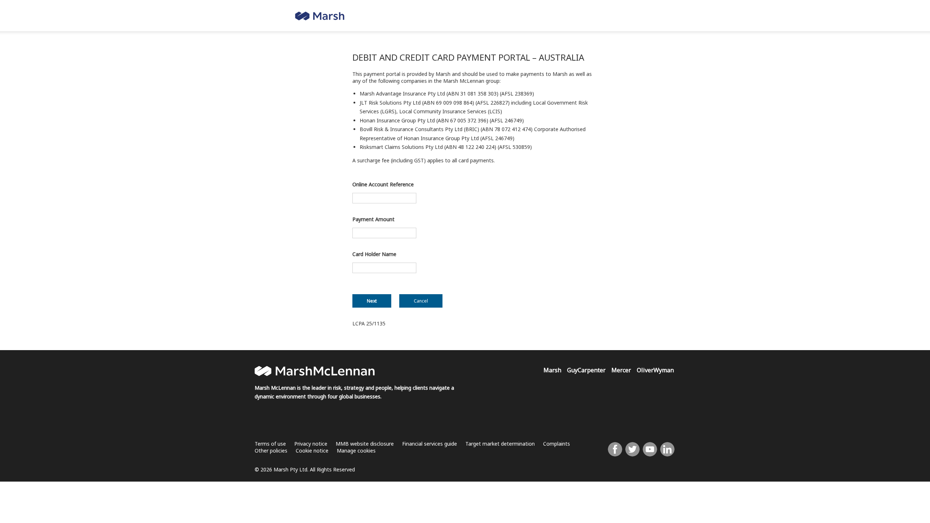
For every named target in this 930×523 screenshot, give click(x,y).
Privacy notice (310, 443)
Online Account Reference (383, 184)
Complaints (556, 443)
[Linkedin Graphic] (667, 451)
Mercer (621, 370)
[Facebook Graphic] (615, 451)
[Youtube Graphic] (650, 451)
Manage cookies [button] (356, 450)
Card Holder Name (374, 254)
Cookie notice (312, 450)
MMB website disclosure (365, 443)
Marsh (552, 370)
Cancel (421, 301)
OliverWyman (655, 370)
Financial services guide (429, 443)
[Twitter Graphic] (632, 451)
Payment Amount (373, 219)
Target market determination (500, 443)
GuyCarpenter (586, 370)
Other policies (271, 450)
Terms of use (270, 443)
